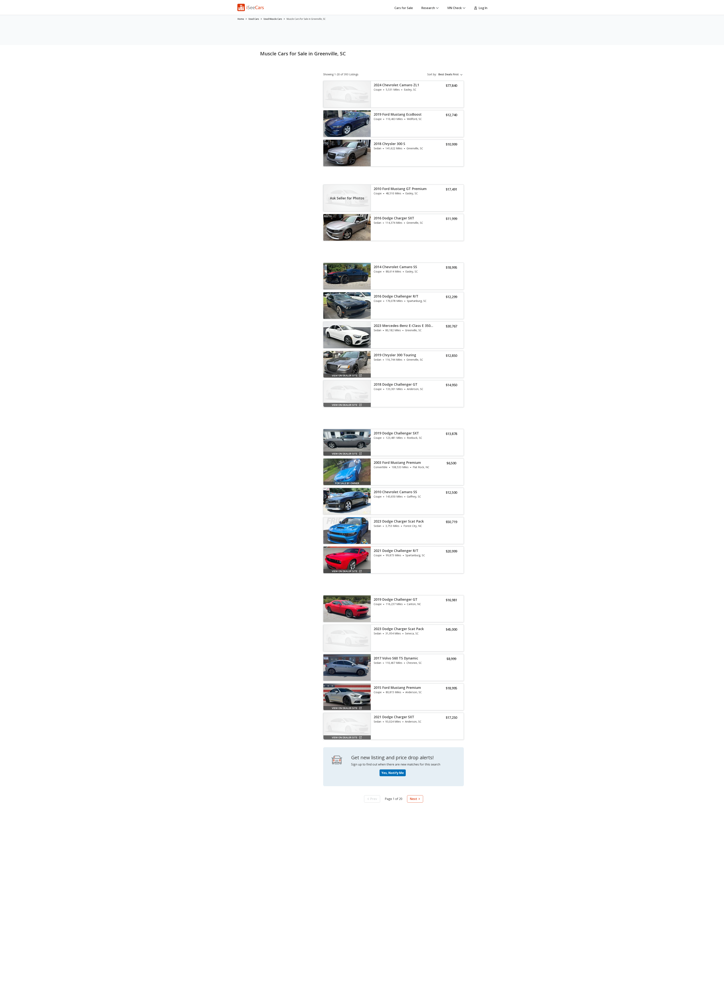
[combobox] (451, 74)
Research (428, 8)
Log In (482, 8)
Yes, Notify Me (392, 773)
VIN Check (454, 8)
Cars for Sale (403, 8)
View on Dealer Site (344, 375)
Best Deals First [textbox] (448, 74)
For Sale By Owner (347, 483)
